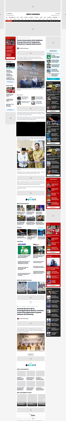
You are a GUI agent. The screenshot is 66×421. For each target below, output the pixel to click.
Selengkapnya (10, 58)
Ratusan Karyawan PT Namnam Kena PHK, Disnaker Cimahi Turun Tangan (30, 213)
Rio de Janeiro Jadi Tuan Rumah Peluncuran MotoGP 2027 (55, 276)
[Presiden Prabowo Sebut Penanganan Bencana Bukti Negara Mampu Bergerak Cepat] (49, 320)
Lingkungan (55, 17)
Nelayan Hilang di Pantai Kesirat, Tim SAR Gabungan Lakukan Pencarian (30, 378)
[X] (26, 199)
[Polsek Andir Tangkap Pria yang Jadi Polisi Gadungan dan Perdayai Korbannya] (49, 107)
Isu (57, 19)
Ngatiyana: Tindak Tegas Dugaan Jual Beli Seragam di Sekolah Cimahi (21, 213)
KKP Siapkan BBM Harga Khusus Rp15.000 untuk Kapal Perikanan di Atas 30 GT (21, 388)
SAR (30, 19)
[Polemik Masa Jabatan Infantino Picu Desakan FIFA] (49, 273)
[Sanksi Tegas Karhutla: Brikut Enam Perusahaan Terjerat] (49, 316)
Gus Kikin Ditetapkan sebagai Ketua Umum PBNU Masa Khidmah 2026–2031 (24, 256)
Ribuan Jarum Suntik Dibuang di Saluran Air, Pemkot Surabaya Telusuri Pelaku (22, 291)
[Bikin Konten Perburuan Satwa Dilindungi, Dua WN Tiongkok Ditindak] (49, 325)
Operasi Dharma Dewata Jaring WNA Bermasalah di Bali (39, 267)
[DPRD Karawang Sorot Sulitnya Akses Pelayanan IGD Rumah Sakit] (22, 400)
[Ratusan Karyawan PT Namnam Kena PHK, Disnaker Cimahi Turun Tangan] (30, 208)
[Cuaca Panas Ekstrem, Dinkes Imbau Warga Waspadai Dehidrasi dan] (40, 208)
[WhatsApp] (31, 199)
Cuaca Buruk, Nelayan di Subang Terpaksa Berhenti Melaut (40, 388)
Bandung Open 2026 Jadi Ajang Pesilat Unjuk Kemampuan (23, 268)
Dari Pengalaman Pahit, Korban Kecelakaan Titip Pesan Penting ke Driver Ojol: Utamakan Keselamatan (55, 139)
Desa (18, 17)
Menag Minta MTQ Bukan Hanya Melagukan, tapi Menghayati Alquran (55, 310)
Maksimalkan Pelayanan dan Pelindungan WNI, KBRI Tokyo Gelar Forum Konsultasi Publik (38, 20)
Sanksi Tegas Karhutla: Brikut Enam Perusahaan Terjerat (55, 315)
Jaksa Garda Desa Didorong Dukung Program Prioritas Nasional (55, 166)
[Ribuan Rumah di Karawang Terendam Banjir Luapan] (19, 98)
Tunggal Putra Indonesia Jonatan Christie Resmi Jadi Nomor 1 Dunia (10, 78)
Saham (47, 19)
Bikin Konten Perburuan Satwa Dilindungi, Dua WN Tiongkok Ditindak (55, 324)
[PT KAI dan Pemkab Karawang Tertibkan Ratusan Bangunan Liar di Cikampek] (33, 98)
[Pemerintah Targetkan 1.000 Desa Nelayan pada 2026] (40, 373)
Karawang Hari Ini (12, 17)
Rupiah (51, 19)
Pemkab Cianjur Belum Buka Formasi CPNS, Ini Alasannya (40, 223)
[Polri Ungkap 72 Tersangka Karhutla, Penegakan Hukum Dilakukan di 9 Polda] (49, 334)
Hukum (22, 19)
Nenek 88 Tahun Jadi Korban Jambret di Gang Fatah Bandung (54, 102)
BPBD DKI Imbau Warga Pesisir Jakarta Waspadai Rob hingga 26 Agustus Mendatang (55, 171)
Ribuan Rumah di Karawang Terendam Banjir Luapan (25, 97)
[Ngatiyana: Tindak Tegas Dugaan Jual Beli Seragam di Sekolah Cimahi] (21, 208)
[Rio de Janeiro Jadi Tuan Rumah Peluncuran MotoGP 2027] (49, 277)
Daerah (21, 17)
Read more (31, 354)
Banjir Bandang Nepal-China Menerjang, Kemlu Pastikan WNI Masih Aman (42, 237)
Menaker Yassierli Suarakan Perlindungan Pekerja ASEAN (55, 292)
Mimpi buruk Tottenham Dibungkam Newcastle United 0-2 (10, 54)
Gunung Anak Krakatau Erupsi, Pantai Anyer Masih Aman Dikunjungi (24, 274)
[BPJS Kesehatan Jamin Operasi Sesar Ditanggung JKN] (42, 400)
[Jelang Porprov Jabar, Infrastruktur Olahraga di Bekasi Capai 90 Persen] (42, 288)
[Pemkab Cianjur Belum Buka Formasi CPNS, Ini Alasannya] (40, 218)
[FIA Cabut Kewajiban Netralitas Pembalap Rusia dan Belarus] (49, 282)
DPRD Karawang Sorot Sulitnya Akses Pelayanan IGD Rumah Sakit (21, 403)
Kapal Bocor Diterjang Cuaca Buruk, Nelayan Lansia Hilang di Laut (21, 378)
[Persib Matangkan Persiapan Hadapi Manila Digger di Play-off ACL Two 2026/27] (53, 262)
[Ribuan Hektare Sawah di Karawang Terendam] (19, 103)
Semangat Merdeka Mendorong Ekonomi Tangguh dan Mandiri (55, 97)
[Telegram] (33, 199)
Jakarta (11, 19)
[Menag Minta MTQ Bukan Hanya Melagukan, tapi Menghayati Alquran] (49, 311)
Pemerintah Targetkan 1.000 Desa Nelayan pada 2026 (40, 378)
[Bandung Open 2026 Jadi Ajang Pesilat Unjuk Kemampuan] (49, 66)
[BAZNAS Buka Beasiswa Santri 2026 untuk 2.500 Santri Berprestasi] (39, 250)
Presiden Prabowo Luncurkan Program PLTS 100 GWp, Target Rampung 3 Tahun (55, 301)
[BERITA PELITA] (33, 14)
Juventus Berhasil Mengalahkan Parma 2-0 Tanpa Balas (10, 51)
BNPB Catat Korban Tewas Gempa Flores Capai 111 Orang (55, 74)
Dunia (19, 19)
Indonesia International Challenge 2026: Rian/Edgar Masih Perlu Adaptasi (10, 74)
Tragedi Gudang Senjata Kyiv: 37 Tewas (9, 95)
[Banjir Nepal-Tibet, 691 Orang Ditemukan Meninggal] (32, 232)
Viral (33, 19)
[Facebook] (29, 199)
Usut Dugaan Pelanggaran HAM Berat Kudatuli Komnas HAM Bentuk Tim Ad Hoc (39, 272)
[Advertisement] (33, 7)
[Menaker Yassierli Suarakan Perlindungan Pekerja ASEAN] (49, 293)
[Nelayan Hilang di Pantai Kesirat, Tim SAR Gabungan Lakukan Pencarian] (30, 373)
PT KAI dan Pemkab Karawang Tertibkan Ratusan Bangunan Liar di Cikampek (40, 97)
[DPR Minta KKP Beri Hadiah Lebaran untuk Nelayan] (30, 384)
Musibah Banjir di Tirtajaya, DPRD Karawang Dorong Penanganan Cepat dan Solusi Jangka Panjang (40, 102)
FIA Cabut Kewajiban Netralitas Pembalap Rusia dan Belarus (54, 281)
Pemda (41, 17)
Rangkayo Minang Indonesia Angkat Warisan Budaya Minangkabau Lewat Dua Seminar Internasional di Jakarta (24, 262)
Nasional (14, 19)
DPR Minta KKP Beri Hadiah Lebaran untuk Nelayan (30, 388)
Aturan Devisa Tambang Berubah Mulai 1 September (55, 203)
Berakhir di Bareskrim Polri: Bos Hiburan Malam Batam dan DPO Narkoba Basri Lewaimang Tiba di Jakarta (55, 329)
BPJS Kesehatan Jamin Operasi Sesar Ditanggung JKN (42, 403)
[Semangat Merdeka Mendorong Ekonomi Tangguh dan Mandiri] (49, 98)
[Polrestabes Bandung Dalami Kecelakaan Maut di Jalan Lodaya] (49, 297)
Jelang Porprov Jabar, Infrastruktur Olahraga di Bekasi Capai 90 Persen (42, 291)
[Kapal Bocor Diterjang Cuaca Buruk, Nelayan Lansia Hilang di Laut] (21, 373)
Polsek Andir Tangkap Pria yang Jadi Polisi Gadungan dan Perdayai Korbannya (55, 107)
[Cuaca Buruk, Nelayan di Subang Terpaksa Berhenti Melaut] (40, 384)
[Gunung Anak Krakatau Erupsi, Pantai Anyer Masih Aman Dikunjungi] (49, 71)
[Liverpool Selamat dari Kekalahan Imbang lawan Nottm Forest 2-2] (10, 42)
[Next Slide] (45, 261)
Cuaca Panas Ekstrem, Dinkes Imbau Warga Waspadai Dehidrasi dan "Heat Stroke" (40, 213)
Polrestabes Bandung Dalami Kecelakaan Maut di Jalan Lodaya (55, 296)
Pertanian (36, 17)
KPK (28, 19)
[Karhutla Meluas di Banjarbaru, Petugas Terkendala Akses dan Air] (30, 218)
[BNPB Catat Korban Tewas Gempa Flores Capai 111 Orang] (49, 75)
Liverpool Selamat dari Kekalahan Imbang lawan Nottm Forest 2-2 (10, 47)
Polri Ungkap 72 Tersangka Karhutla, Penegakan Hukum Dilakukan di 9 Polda (55, 333)
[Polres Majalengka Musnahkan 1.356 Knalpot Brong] (21, 218)
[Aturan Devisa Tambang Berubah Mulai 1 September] (49, 204)
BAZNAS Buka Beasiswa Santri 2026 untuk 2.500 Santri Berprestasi (39, 256)
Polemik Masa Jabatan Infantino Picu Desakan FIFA (55, 272)
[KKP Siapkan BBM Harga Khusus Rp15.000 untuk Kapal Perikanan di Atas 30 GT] (21, 384)
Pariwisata (49, 17)
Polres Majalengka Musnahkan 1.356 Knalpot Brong (21, 223)
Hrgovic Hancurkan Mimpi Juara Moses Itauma (38, 262)
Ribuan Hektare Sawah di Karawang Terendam (26, 102)
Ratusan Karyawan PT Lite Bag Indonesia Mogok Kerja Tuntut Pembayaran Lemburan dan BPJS (32, 403)
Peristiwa (26, 17)
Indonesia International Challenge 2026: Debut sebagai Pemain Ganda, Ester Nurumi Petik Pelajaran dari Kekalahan (10, 71)
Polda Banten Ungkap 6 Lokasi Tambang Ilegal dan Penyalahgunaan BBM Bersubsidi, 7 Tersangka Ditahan (55, 306)
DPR (25, 19)
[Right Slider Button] (60, 17)
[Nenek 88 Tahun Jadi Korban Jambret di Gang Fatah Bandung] (49, 103)
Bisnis (44, 19)
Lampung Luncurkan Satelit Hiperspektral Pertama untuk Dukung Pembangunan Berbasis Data (32, 291)
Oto (36, 19)
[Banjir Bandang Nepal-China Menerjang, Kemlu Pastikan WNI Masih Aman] (42, 232)
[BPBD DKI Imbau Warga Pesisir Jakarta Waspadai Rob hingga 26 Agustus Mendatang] (49, 172)
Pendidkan (31, 17)
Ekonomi (40, 19)
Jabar (7, 19)
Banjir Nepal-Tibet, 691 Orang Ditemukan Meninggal (10, 105)
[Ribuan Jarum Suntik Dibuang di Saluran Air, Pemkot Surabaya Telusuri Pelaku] (22, 288)
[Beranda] (17, 38)
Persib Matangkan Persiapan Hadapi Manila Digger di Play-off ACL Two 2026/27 (53, 268)
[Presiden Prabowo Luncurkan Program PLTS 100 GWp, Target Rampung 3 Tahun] (49, 302)
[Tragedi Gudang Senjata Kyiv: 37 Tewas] (10, 90)
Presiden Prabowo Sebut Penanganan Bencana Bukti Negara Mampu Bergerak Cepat (55, 319)
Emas (54, 19)
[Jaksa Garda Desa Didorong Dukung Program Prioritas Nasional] (49, 167)
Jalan (45, 17)
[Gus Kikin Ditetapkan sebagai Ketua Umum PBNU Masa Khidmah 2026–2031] (24, 250)
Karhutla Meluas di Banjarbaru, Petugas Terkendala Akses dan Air (30, 223)
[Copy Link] (35, 199)
